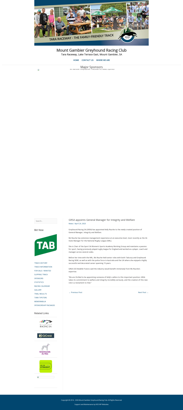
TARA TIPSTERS (40, 297)
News (71, 223)
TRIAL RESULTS (40, 294)
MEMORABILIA (40, 301)
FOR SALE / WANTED (42, 271)
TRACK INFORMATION (43, 267)
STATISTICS (39, 282)
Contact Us (88, 60)
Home (76, 60)
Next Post (143, 292)
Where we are (103, 60)
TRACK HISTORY (40, 263)
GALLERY (37, 290)
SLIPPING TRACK (41, 274)
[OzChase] (45, 335)
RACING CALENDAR (42, 286)
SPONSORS (38, 278)
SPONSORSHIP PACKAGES (44, 305)
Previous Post (75, 292)
